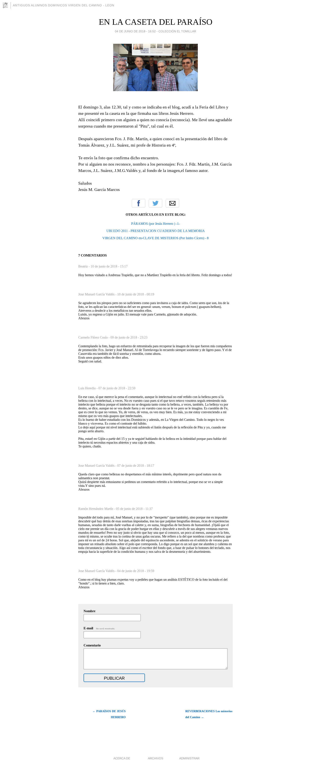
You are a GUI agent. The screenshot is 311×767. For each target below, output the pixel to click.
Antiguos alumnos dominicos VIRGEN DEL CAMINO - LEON (63, 5)
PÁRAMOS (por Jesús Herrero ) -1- (155, 223)
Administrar (189, 758)
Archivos (155, 758)
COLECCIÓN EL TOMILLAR (177, 31)
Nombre (89, 611)
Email (172, 203)
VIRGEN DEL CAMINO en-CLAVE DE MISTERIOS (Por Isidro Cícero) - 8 (155, 238)
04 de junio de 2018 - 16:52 (135, 31)
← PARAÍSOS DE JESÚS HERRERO (109, 714)
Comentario (92, 645)
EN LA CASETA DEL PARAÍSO (155, 22)
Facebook (138, 203)
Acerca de (121, 758)
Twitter (155, 203)
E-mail (99, 628)
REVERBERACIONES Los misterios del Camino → (208, 714)
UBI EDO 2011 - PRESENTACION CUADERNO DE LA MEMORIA (155, 231)
